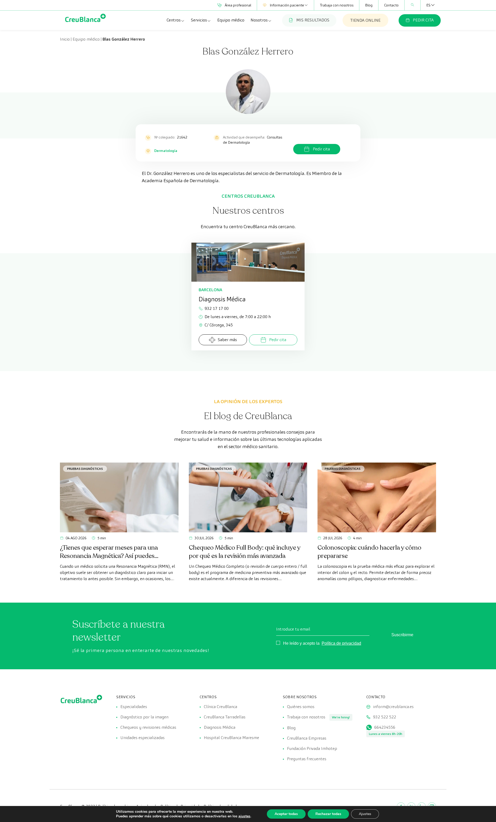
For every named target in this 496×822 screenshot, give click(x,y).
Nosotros (259, 20)
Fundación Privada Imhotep (312, 748)
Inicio (65, 39)
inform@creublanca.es (393, 706)
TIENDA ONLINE (365, 20)
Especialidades (133, 706)
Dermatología (165, 150)
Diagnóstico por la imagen (144, 717)
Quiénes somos (300, 706)
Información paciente (287, 5)
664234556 (384, 727)
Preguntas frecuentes (306, 759)
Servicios (199, 20)
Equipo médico (230, 20)
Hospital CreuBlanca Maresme (231, 737)
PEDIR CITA (423, 20)
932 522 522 (384, 717)
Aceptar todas (286, 813)
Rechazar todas (328, 813)
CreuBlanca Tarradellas (224, 717)
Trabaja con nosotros (336, 5)
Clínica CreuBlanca (220, 706)
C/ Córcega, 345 (219, 325)
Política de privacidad (341, 643)
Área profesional (238, 5)
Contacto (391, 5)
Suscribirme (402, 635)
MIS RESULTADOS (312, 20)
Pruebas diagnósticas (85, 469)
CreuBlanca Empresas (306, 738)
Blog (369, 5)
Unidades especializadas (142, 737)
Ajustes (365, 813)
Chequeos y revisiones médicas (148, 727)
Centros (174, 20)
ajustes (244, 816)
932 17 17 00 (217, 308)
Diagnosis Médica (219, 727)
